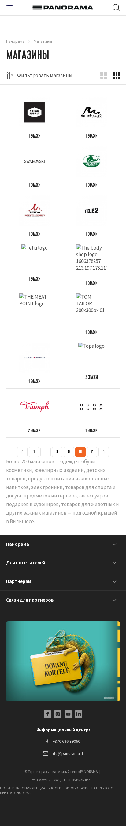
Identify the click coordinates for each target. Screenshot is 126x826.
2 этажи (91, 377)
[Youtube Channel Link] (68, 714)
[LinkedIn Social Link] (78, 714)
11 (92, 452)
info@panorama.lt (67, 753)
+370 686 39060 (66, 741)
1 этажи (34, 136)
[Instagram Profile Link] (57, 714)
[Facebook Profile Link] (47, 714)
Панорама (15, 41)
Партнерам (18, 581)
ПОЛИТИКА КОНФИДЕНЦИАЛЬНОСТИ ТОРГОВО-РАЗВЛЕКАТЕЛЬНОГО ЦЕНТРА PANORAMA (56, 790)
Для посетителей (25, 562)
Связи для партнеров (30, 600)
